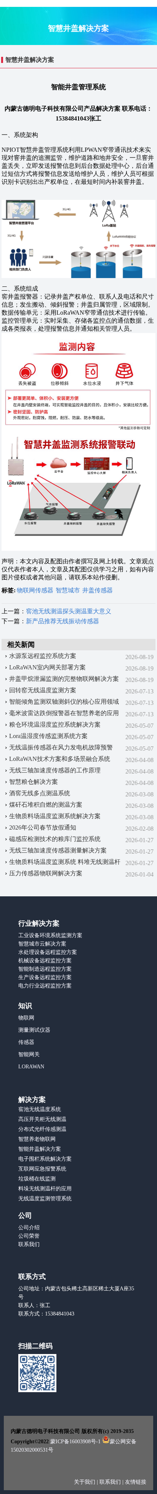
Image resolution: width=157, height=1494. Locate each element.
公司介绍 (29, 1227)
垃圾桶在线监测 (37, 1179)
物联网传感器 (35, 590)
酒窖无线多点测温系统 (39, 793)
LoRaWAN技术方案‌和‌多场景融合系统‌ (59, 759)
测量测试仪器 (34, 1030)
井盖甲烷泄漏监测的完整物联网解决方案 (64, 678)
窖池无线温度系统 (39, 1109)
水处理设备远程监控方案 (47, 952)
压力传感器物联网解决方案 (45, 873)
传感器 (26, 1042)
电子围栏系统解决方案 (45, 1159)
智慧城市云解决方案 (42, 944)
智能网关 (29, 1054)
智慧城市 (68, 590)
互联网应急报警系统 (42, 1169)
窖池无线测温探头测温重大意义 (68, 611)
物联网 (26, 1018)
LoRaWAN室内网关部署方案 (47, 667)
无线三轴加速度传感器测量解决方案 (58, 850)
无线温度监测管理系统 (45, 1198)
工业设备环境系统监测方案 (50, 935)
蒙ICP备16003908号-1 (75, 1441)
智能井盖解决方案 (39, 1149)
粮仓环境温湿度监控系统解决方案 (55, 724)
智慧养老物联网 (37, 1139)
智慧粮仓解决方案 (33, 781)
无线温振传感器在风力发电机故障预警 (61, 747)
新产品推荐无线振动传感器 (62, 621)
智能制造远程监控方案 (45, 969)
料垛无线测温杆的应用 (45, 1189)
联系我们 (29, 1244)
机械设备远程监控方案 (45, 960)
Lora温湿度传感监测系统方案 (48, 736)
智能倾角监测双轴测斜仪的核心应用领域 (64, 701)
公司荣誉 (29, 1236)
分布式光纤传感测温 (42, 1129)
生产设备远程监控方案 (45, 977)
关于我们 (85, 1482)
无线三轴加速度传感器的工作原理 (55, 770)
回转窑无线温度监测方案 (42, 690)
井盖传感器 (97, 590)
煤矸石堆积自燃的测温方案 (45, 804)
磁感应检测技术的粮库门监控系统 (55, 839)
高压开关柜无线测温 (42, 1119)
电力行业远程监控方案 (45, 986)
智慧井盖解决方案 (29, 59)
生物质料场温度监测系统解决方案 (55, 816)
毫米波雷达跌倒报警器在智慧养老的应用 (64, 713)
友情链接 (135, 1482)
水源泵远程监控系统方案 (42, 656)
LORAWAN (31, 1066)
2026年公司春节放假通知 (42, 827)
